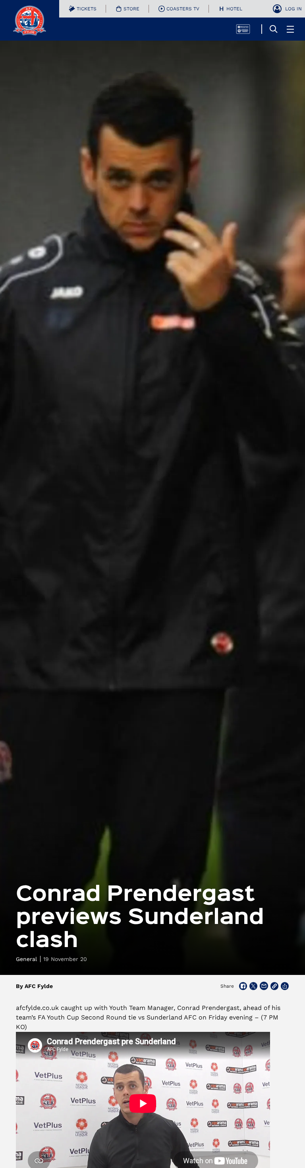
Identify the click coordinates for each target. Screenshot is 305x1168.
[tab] (82, 9)
